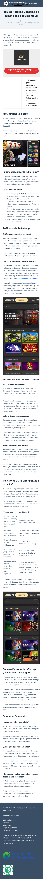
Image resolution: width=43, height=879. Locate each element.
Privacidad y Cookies (10, 830)
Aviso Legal (7, 825)
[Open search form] (39, 3)
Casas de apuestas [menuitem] (31, 3)
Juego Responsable (10, 828)
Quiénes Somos (8, 820)
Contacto (6, 823)
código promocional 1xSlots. (27, 278)
